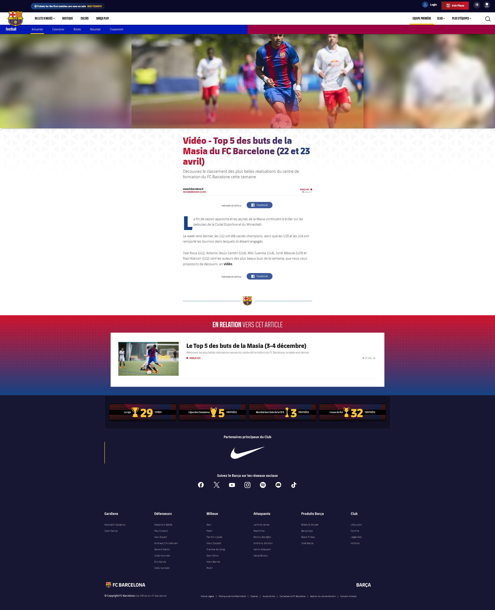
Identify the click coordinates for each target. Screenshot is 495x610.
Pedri (210, 530)
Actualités (37, 29)
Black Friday (308, 536)
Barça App (307, 530)
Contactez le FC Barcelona (293, 596)
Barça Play (102, 18)
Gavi (209, 524)
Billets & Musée (44, 18)
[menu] (486, 5)
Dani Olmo (212, 555)
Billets (77, 29)
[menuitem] (487, 4)
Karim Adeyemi (262, 549)
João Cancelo (162, 567)
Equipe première (422, 18)
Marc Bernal (213, 561)
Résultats (95, 29)
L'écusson (356, 524)
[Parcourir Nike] (247, 452)
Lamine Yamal (261, 524)
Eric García (160, 561)
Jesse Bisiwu (260, 555)
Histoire (355, 543)
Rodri (210, 567)
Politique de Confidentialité (232, 596)
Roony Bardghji (262, 536)
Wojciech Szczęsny (114, 524)
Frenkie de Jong (216, 549)
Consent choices (348, 596)
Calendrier (58, 29)
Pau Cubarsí (161, 530)
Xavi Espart (160, 536)
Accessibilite (269, 596)
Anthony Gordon (263, 543)
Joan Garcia (111, 530)
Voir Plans (458, 5)
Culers (85, 18)
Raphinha (259, 530)
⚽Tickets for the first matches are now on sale (68, 6)
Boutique (67, 18)
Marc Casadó (214, 543)
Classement (116, 29)
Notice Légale (207, 596)
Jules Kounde (162, 555)
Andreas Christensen (166, 543)
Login (431, 5)
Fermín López (214, 536)
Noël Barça (307, 543)
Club (440, 18)
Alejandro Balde (163, 524)
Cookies (254, 596)
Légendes (356, 536)
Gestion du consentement (323, 596)
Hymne (355, 530)
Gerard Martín (162, 549)
